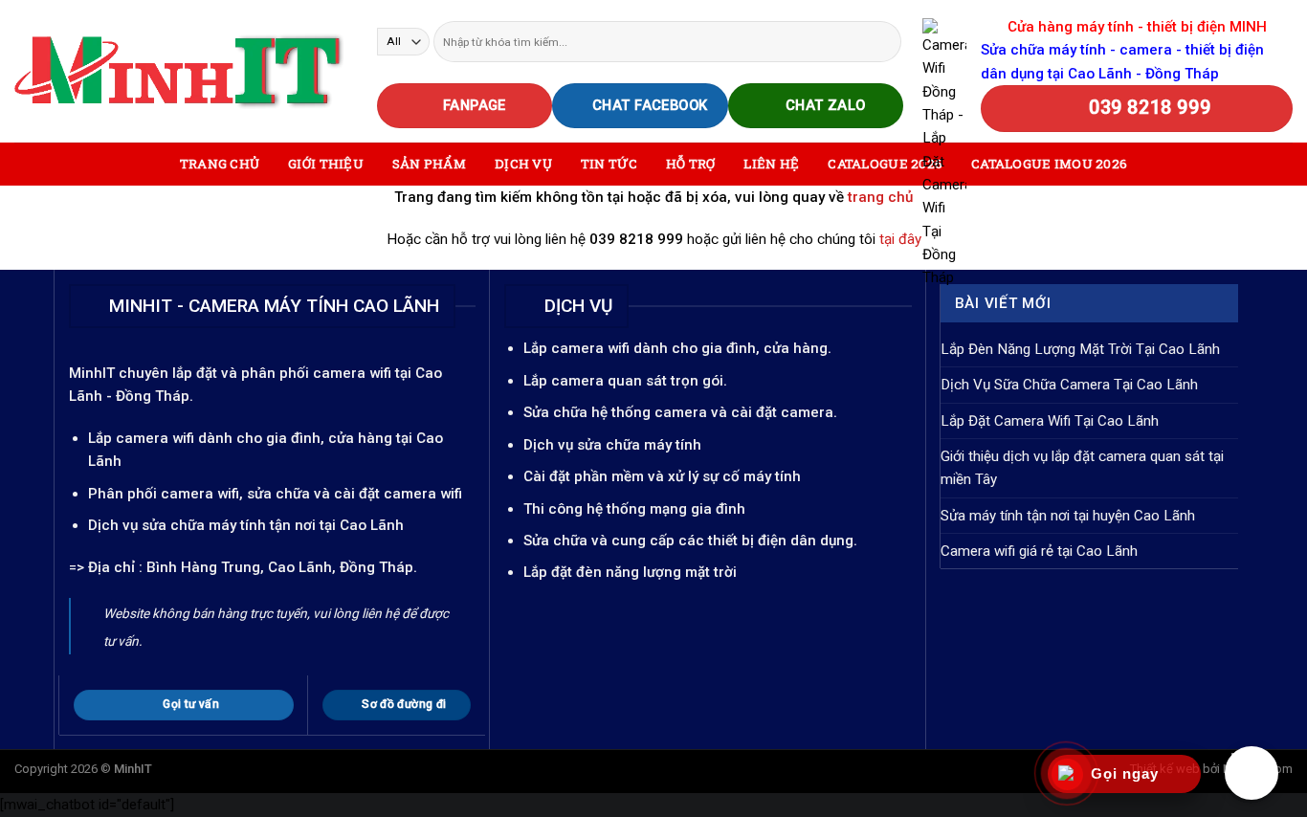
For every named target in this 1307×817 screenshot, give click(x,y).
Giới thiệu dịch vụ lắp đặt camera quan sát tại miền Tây (1082, 468)
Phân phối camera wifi (163, 493)
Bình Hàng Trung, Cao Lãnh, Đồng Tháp (279, 567)
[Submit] (885, 41)
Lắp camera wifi (141, 438)
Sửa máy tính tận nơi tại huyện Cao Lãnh (1068, 515)
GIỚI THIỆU (326, 163)
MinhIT (94, 373)
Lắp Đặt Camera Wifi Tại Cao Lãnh (1050, 421)
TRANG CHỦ (219, 163)
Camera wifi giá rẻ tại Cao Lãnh (1039, 551)
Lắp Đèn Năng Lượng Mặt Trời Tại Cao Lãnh (1080, 349)
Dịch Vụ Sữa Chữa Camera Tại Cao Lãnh (1069, 384)
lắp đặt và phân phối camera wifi (281, 373)
